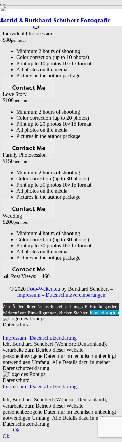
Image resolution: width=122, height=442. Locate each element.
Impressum (14, 386)
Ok (16, 430)
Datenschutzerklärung (53, 386)
